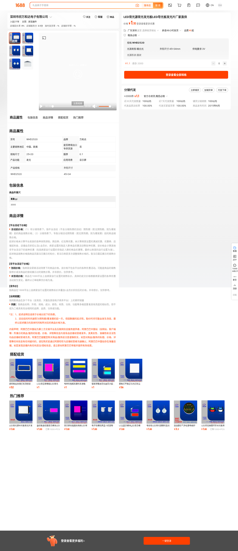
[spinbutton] (219, 63)
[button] (78, 74)
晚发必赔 (132, 35)
